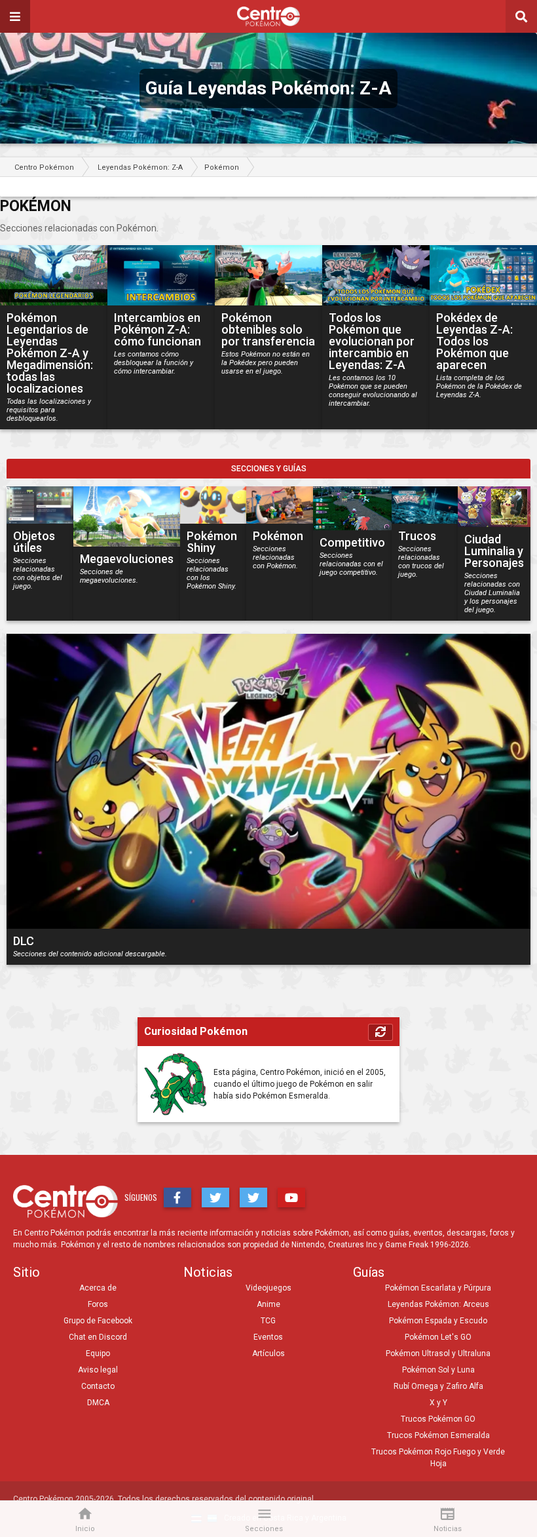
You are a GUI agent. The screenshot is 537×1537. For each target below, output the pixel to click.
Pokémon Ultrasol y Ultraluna (438, 1353)
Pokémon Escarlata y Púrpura (438, 1288)
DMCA (98, 1402)
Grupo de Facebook (98, 1320)
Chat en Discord (98, 1337)
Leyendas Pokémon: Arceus (438, 1304)
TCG (268, 1320)
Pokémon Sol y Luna (438, 1369)
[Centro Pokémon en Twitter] (215, 1197)
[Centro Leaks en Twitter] (253, 1197)
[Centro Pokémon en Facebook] (177, 1197)
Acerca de (98, 1288)
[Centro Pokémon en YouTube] (291, 1197)
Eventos (268, 1337)
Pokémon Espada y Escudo (438, 1320)
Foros (98, 1304)
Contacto (98, 1386)
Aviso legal (98, 1369)
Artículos (268, 1353)
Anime (268, 1304)
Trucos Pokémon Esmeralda (438, 1435)
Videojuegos (268, 1288)
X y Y (438, 1402)
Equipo (98, 1353)
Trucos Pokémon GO (438, 1419)
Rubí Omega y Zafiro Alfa (438, 1386)
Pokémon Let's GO (438, 1337)
